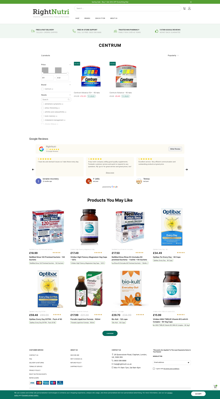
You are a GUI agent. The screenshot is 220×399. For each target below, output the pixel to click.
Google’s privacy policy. (30, 395)
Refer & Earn (34, 378)
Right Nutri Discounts (38, 374)
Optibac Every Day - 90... (161, 249)
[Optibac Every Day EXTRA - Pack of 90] (48, 289)
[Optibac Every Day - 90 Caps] (172, 227)
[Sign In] (189, 8)
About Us (113, 18)
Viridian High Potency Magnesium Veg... (82, 249)
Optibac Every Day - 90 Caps (163, 260)
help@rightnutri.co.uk (123, 364)
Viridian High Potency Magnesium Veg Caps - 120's (87, 263)
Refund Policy (75, 363)
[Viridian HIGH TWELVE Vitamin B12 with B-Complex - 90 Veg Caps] (172, 289)
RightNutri (51, 146)
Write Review (175, 149)
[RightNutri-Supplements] (51, 13)
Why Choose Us (76, 359)
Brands (87, 18)
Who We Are (74, 355)
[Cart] (184, 8)
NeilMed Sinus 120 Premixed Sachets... (41, 249)
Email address (159, 362)
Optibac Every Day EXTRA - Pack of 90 (42, 322)
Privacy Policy (34, 370)
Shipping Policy (76, 366)
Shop (77, 18)
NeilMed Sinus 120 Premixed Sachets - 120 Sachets (46, 263)
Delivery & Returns (36, 363)
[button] (57, 252)
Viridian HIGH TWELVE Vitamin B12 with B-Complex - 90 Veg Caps (171, 325)
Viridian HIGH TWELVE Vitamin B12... (164, 311)
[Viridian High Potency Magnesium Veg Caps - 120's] (89, 227)
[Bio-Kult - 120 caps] (131, 289)
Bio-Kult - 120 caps (118, 311)
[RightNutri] (41, 149)
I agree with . (168, 368)
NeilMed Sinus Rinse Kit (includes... (123, 249)
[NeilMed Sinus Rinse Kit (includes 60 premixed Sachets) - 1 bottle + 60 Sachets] (131, 227)
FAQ (30, 359)
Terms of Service (35, 366)
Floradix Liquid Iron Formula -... (80, 311)
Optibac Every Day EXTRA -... (38, 311)
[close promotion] (190, 2)
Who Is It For (100, 18)
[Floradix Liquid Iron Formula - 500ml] (89, 289)
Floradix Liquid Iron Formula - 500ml (82, 322)
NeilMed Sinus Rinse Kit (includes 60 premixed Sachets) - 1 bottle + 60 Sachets (130, 263)
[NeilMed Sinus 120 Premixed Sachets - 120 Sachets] (48, 227)
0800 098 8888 (120, 361)
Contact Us (33, 355)
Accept (198, 394)
